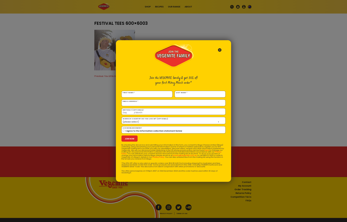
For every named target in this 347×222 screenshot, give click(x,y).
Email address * (130, 101)
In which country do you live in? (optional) (145, 119)
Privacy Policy (158, 157)
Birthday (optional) (133, 111)
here (207, 150)
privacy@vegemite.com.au (185, 155)
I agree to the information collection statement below (154, 131)
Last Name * (182, 93)
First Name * (129, 93)
